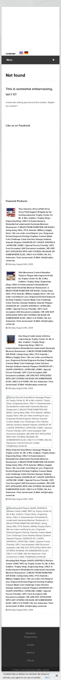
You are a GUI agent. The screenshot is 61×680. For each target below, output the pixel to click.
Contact (30, 644)
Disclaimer (30, 633)
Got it (47, 677)
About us (30, 652)
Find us (30, 660)
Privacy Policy (30, 636)
